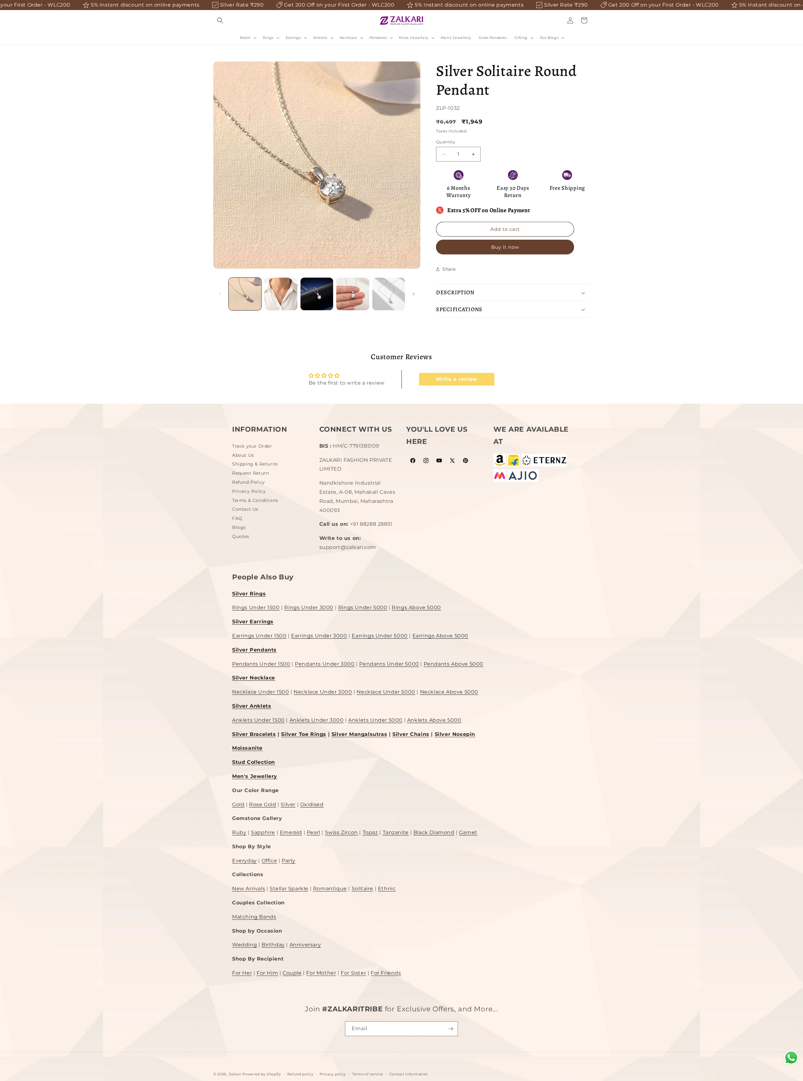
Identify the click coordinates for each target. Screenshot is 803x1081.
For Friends (386, 973)
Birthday (273, 945)
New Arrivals (248, 889)
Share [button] (449, 269)
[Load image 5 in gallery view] (388, 294)
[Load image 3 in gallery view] (316, 294)
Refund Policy (248, 482)
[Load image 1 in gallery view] (245, 294)
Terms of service (367, 1074)
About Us (243, 455)
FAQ (237, 518)
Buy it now (505, 247)
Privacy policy (333, 1074)
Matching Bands (254, 917)
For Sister (353, 973)
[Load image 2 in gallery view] (280, 294)
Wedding (244, 945)
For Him (267, 973)
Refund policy (300, 1074)
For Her (242, 973)
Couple (292, 973)
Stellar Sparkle (289, 889)
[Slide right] (413, 294)
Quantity (445, 141)
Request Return (250, 473)
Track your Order (252, 447)
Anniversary (305, 945)
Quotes (240, 536)
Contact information (409, 1074)
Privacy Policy (249, 491)
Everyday (244, 861)
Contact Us (245, 509)
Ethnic (387, 889)
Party (288, 861)
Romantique (330, 889)
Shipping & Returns (255, 464)
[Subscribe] (451, 1028)
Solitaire (362, 889)
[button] (220, 20)
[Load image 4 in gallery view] (352, 294)
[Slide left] (220, 294)
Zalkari (235, 1074)
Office (269, 861)
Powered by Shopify (261, 1074)
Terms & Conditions (255, 500)
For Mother (321, 973)
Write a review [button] (456, 379)
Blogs (239, 527)
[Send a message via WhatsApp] (791, 1057)
